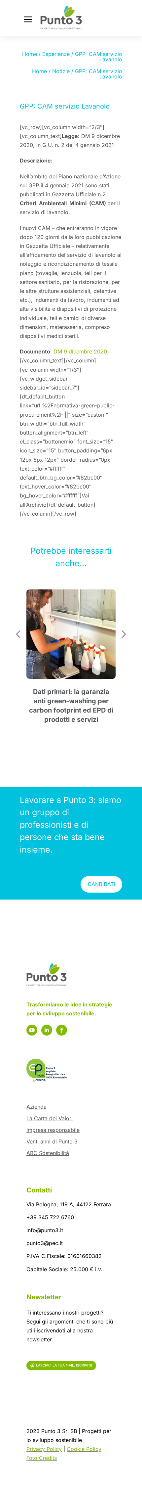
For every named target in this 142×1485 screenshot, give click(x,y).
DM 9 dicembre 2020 (80, 351)
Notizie (61, 71)
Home (29, 54)
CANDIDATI (101, 884)
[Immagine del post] (71, 634)
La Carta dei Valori (49, 1118)
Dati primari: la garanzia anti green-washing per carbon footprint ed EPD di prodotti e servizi (71, 705)
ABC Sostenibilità (47, 1153)
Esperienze (56, 54)
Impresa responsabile (53, 1130)
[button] (18, 634)
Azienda (36, 1106)
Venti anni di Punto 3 (52, 1141)
